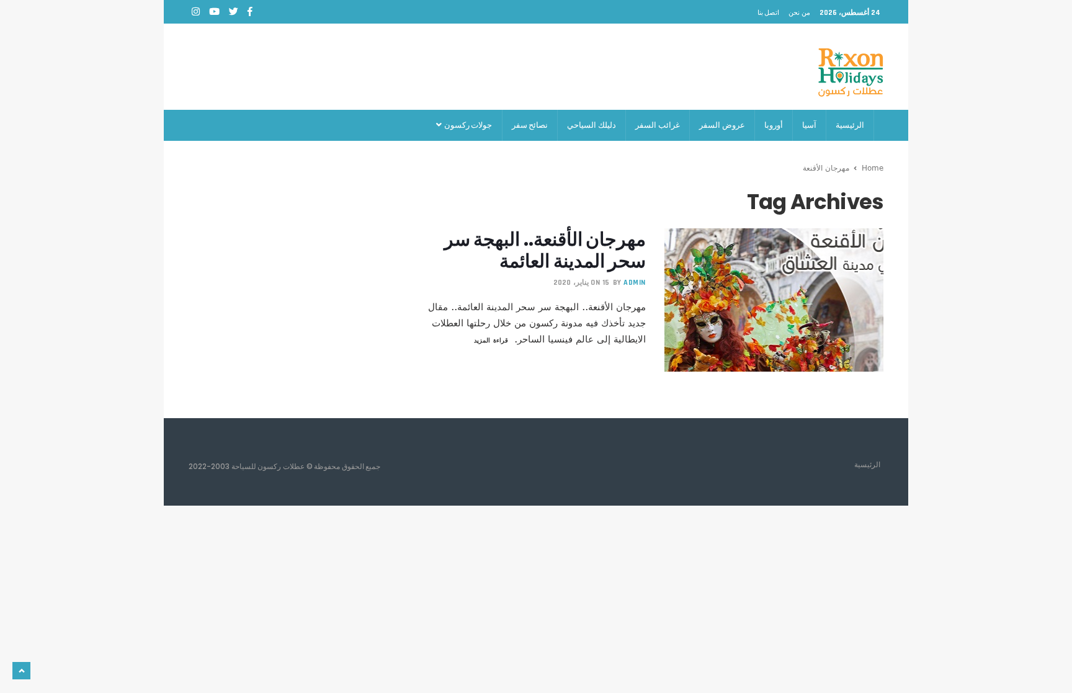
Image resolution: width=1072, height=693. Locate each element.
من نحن (799, 12)
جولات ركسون (467, 125)
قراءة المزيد (491, 340)
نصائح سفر (530, 125)
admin (634, 282)
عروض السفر (722, 125)
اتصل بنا (768, 12)
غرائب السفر (657, 125)
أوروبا (773, 125)
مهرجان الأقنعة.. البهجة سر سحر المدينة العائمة (544, 250)
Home (872, 167)
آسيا (809, 125)
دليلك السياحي (591, 125)
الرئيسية (850, 125)
